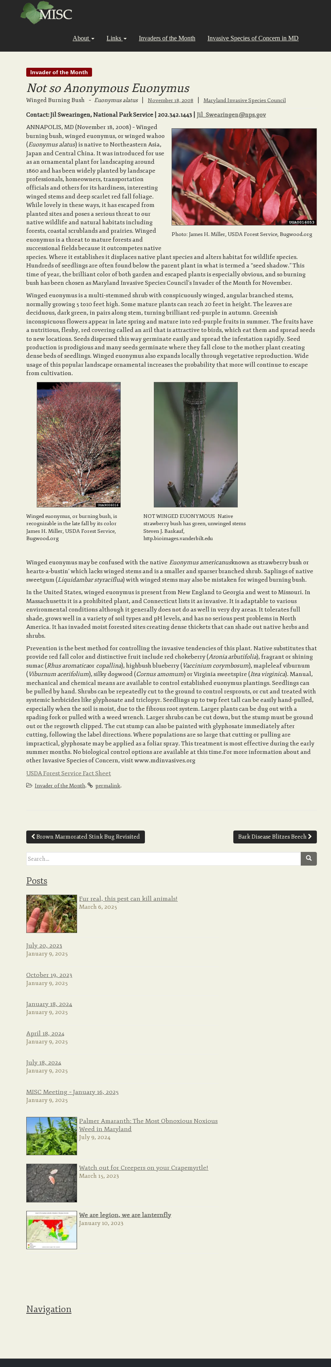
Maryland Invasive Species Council (244, 100)
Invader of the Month (59, 72)
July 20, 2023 (44, 945)
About (81, 38)
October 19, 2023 (49, 975)
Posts (36, 881)
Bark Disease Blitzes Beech (273, 836)
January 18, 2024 (49, 1004)
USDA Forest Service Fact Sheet (68, 773)
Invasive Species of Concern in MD (253, 38)
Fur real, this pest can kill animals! (128, 899)
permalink (107, 786)
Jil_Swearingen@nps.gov (231, 115)
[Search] (309, 859)
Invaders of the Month (167, 38)
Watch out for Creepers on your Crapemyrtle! (143, 1168)
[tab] (171, 880)
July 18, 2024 (43, 1062)
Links (115, 38)
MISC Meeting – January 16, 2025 (72, 1092)
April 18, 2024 (45, 1033)
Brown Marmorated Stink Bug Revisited (87, 836)
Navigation (48, 1309)
